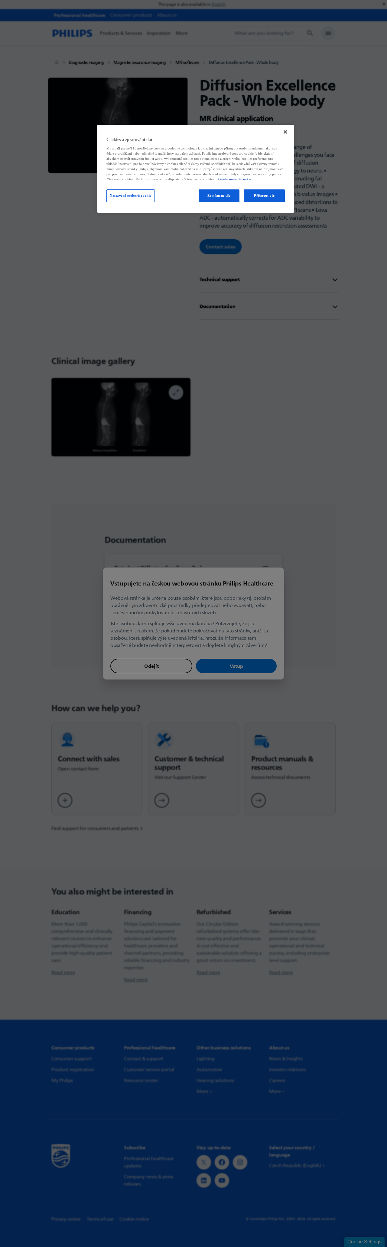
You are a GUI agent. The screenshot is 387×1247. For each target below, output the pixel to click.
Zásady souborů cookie (234, 179)
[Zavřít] (285, 132)
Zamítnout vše (218, 195)
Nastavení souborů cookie (130, 195)
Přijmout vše (264, 195)
